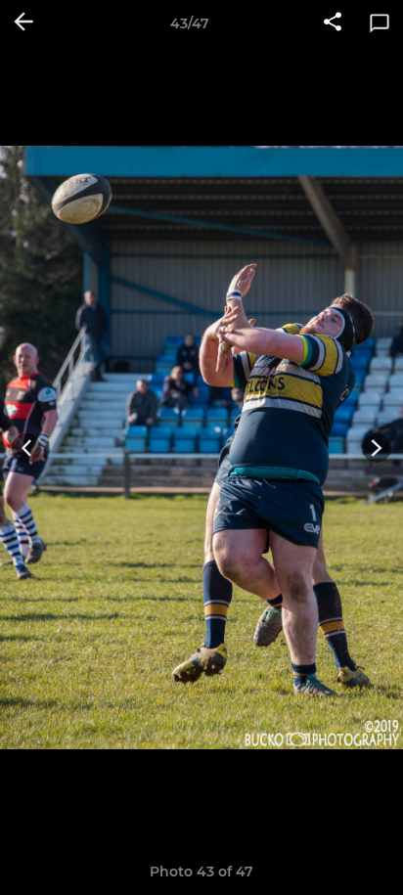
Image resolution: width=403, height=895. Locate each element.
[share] (332, 23)
